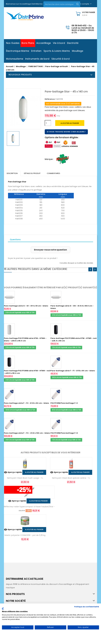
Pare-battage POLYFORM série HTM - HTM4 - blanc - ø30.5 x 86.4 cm (25, 339)
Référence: (50, 99)
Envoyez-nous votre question (50, 249)
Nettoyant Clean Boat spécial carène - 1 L (71, 478)
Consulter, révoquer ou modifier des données (76, 263)
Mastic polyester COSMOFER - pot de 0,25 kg (25, 535)
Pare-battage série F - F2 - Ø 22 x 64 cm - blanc (26, 403)
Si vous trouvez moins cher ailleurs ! (66, 131)
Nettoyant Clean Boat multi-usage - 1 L (25, 478)
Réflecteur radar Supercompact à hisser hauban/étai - (29, 506)
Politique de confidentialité (86, 607)
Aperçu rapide (13, 472)
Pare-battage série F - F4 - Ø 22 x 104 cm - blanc (27, 433)
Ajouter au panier (70, 123)
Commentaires (53, 173)
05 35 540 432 (79, 25)
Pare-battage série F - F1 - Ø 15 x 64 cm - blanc (72, 370)
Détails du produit (32, 173)
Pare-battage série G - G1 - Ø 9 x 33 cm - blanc (26, 306)
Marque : (49, 159)
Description (12, 173)
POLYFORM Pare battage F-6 (64, 433)
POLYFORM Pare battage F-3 (64, 403)
